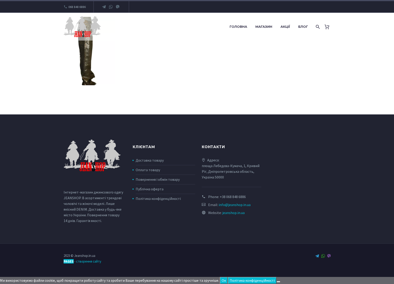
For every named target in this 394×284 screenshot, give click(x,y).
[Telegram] (104, 7)
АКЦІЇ (285, 27)
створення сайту (88, 261)
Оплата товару (148, 170)
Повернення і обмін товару (158, 179)
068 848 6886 (77, 7)
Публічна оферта (149, 189)
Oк (224, 280)
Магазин (263, 27)
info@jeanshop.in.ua (235, 204)
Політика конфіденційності (158, 198)
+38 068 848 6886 (233, 196)
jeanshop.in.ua (233, 212)
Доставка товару (150, 160)
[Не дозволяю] (278, 281)
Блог (303, 27)
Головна (238, 27)
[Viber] (117, 7)
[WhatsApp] (110, 7)
